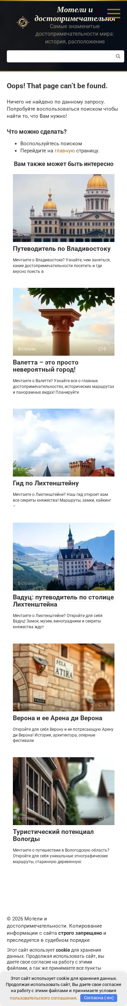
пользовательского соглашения (43, 997)
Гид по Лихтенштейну (46, 483)
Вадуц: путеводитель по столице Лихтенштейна (63, 600)
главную (65, 151)
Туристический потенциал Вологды (53, 835)
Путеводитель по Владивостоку (62, 249)
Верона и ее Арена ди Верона (57, 718)
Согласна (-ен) (99, 997)
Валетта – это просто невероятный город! (46, 365)
